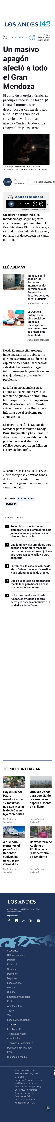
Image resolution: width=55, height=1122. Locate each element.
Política (11, 959)
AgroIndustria (14, 1006)
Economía (12, 964)
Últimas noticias (16, 955)
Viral (9, 1015)
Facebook (9, 921)
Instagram (16, 921)
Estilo (10, 1001)
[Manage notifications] (47, 1108)
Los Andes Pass (15, 1029)
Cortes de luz (26, 498)
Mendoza (11, 504)
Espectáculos (14, 983)
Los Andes (6, 37)
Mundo (11, 987)
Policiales (12, 973)
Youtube (38, 921)
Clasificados (13, 1038)
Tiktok (24, 921)
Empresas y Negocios (18, 996)
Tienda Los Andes (17, 1033)
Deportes (12, 978)
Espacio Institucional (18, 1019)
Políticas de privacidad (19, 1047)
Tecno (10, 1010)
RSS (9, 1052)
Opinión (11, 992)
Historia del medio (17, 1056)
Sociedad (19, 37)
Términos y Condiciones (20, 1043)
